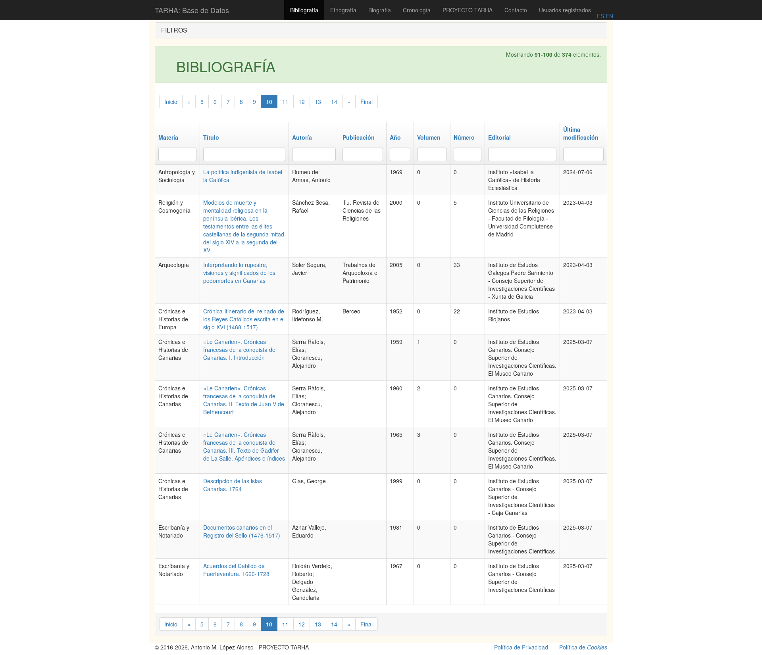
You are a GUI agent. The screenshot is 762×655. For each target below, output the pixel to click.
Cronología (417, 10)
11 (285, 102)
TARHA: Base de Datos (192, 10)
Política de (583, 647)
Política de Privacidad (521, 647)
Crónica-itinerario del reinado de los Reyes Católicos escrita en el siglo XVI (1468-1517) (244, 319)
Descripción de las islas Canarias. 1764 (232, 485)
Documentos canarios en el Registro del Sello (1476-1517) (241, 531)
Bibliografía (304, 10)
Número (464, 137)
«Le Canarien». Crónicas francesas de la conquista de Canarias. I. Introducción (239, 349)
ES (600, 16)
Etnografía (343, 10)
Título (211, 137)
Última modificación (580, 133)
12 (301, 102)
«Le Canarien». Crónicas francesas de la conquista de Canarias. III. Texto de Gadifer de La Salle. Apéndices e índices (244, 446)
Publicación (359, 137)
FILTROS (174, 30)
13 (318, 102)
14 (334, 102)
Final (366, 102)
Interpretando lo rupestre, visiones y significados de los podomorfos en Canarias (239, 272)
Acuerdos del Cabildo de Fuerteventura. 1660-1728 (236, 570)
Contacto (515, 10)
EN (608, 16)
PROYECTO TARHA (468, 10)
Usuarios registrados (565, 10)
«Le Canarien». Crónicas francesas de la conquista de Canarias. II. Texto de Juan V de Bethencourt (243, 400)
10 (269, 102)
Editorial (499, 137)
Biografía (379, 10)
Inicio (170, 102)
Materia (168, 137)
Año (395, 137)
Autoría (302, 137)
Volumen (429, 137)
